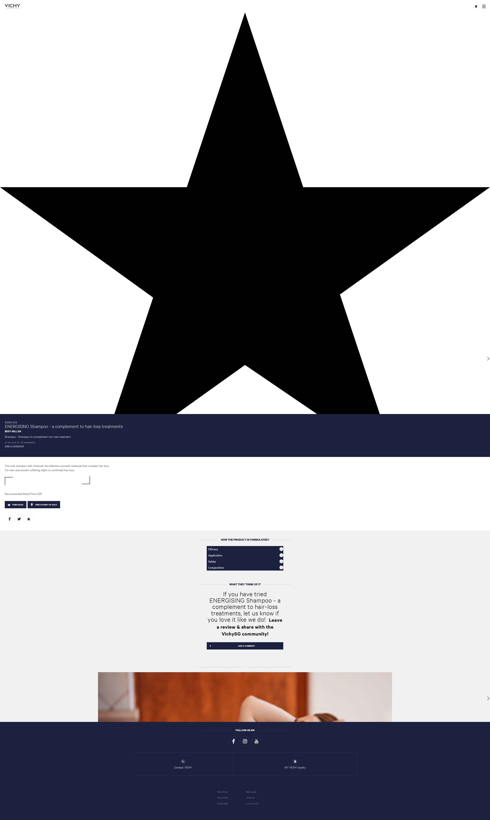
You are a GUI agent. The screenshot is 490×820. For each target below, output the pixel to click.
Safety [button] (212, 561)
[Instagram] (245, 741)
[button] (484, 6)
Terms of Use (222, 791)
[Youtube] (256, 741)
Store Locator (251, 791)
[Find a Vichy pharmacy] (476, 6)
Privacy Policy (222, 797)
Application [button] (215, 555)
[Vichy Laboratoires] (12, 6)
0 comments (28, 442)
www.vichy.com (252, 803)
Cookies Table (222, 803)
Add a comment (14, 446)
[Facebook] (233, 741)
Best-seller (13, 431)
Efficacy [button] (213, 549)
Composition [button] (216, 567)
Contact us (250, 797)
